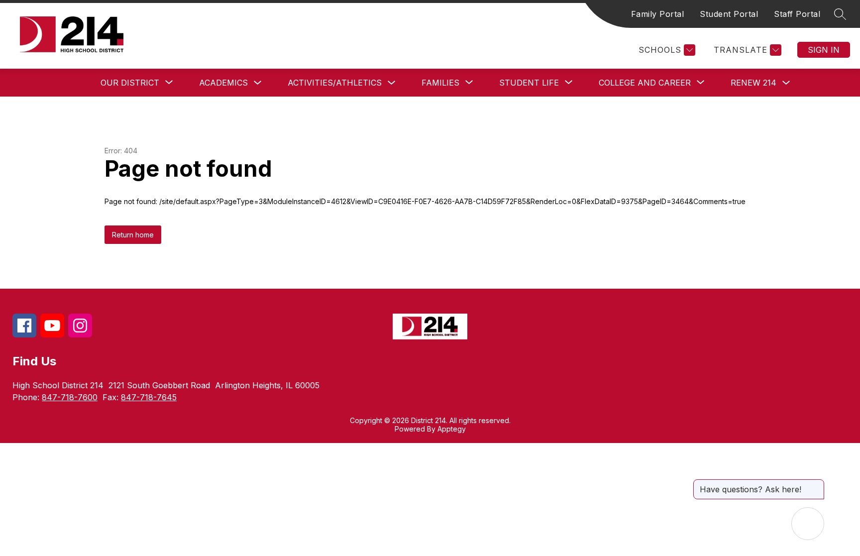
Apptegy (451, 429)
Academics (223, 83)
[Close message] (816, 484)
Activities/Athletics (335, 83)
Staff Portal (797, 14)
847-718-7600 (70, 397)
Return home (133, 234)
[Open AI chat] (808, 524)
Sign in (824, 50)
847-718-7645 (149, 397)
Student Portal (729, 14)
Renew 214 (753, 83)
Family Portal (657, 14)
